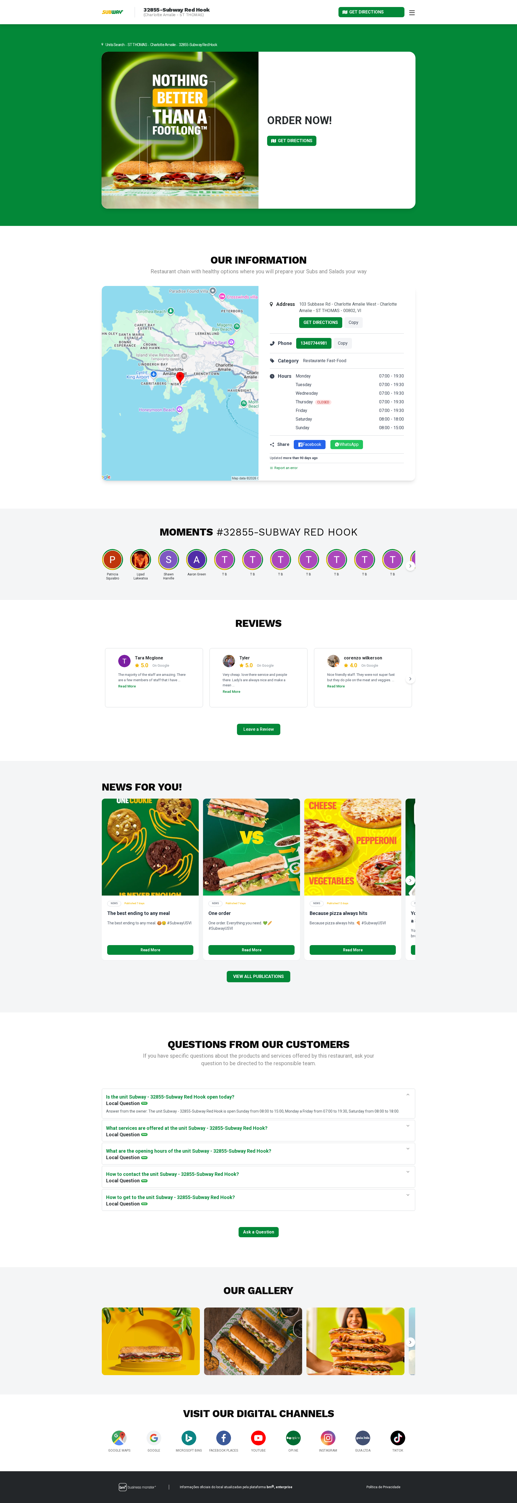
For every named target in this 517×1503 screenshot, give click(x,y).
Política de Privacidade (383, 1487)
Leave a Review (258, 729)
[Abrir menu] (412, 12)
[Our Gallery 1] (151, 1341)
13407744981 (314, 343)
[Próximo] (410, 566)
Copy (353, 322)
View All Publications (258, 976)
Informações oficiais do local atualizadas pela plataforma (236, 1487)
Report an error (286, 468)
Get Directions (320, 322)
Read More (127, 686)
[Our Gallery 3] (355, 1341)
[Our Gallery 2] (253, 1341)
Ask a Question (258, 1232)
